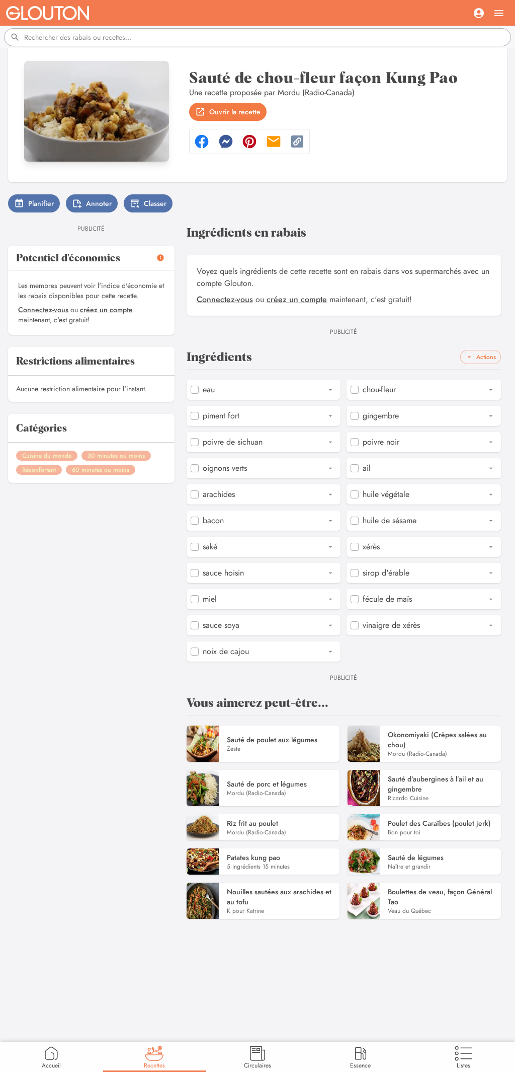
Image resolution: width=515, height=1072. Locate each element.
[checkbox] (195, 390)
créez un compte (106, 310)
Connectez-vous (43, 310)
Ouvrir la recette (235, 112)
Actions (486, 357)
